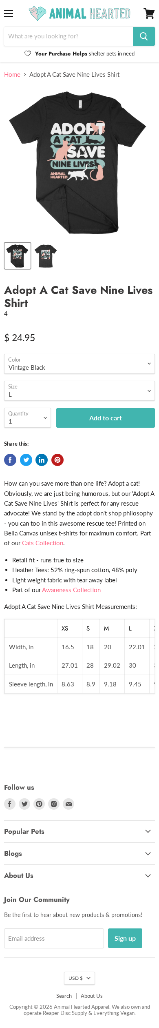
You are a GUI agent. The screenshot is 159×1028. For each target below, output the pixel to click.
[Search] (144, 36)
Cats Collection (42, 542)
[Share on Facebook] (10, 460)
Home (12, 74)
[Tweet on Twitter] (26, 460)
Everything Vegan (114, 1013)
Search (64, 995)
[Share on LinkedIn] (41, 460)
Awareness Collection (71, 589)
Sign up (125, 938)
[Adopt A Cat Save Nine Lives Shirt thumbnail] (46, 256)
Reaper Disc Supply (65, 1013)
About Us (92, 995)
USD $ (75, 978)
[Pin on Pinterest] (57, 460)
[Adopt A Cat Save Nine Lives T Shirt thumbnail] (17, 256)
